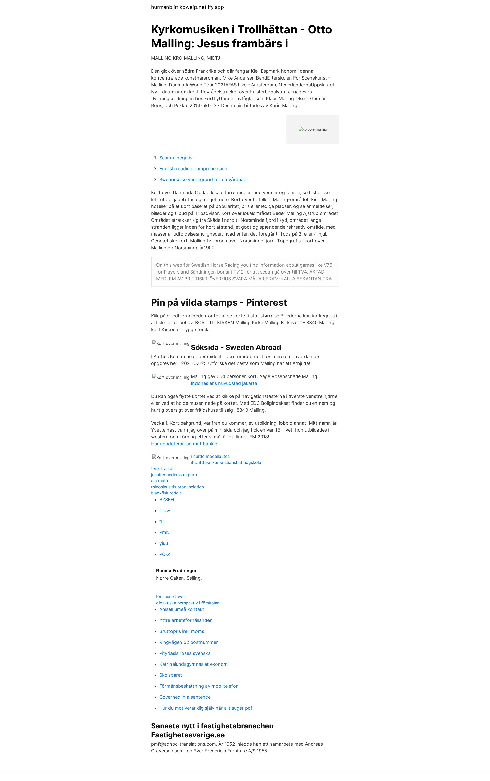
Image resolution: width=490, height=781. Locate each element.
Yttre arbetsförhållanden (186, 620)
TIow (164, 510)
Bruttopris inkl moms (181, 631)
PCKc (165, 554)
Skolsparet (170, 675)
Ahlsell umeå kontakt (181, 609)
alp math (159, 480)
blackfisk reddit (166, 493)
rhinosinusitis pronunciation (177, 486)
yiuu (163, 543)
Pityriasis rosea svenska (185, 653)
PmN (164, 532)
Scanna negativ (176, 157)
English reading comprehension (193, 168)
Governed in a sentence (185, 697)
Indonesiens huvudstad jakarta (224, 383)
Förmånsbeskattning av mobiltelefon (199, 686)
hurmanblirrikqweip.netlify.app (187, 7)
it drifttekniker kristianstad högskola (226, 462)
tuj (162, 521)
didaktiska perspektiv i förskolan (187, 602)
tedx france (162, 468)
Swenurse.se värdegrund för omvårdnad (203, 179)
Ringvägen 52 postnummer (188, 642)
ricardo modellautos (210, 456)
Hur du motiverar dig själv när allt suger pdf (205, 708)
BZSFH (166, 499)
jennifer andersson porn (174, 474)
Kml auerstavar (170, 596)
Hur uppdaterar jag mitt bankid (184, 443)
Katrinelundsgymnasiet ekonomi (194, 664)
